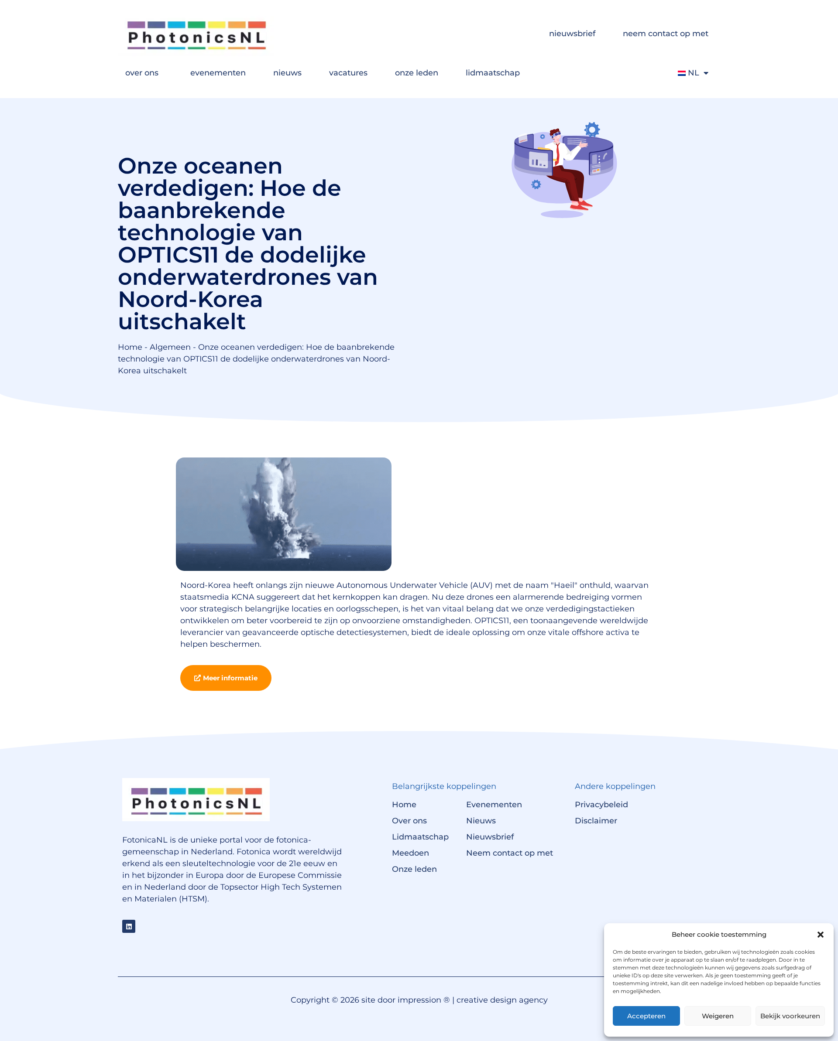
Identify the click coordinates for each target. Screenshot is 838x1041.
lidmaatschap (493, 73)
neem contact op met (665, 33)
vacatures (348, 73)
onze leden (416, 73)
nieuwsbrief (572, 33)
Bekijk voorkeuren (790, 1016)
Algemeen (170, 347)
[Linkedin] (128, 926)
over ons (141, 73)
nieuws (287, 73)
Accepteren (646, 1016)
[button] (820, 934)
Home (130, 347)
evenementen (218, 73)
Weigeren (718, 1016)
